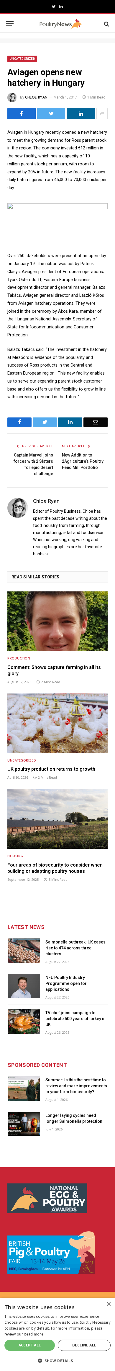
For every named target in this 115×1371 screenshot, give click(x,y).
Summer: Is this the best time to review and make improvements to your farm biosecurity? (76, 1086)
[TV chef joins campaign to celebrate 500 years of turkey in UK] (24, 1021)
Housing (15, 856)
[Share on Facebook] (21, 113)
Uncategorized (22, 58)
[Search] (106, 23)
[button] (57, 1360)
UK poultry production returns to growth (51, 769)
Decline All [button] (84, 1345)
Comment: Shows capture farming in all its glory (54, 670)
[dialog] (57, 1334)
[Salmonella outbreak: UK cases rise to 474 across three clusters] (24, 950)
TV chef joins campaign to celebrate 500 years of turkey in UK (75, 1018)
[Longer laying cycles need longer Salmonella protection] (24, 1124)
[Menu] (10, 23)
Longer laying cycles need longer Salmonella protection (73, 1118)
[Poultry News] (60, 23)
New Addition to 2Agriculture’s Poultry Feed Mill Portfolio (83, 461)
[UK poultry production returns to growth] (57, 723)
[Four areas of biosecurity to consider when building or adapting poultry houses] (57, 819)
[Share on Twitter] (51, 113)
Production (18, 658)
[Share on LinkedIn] (81, 113)
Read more (33, 1334)
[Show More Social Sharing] (102, 113)
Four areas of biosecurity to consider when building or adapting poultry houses (55, 868)
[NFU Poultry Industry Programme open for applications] (24, 986)
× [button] (108, 1304)
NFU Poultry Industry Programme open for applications (66, 983)
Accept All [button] (30, 1345)
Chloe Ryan (36, 97)
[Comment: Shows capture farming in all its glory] (57, 621)
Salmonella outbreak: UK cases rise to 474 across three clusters (75, 948)
